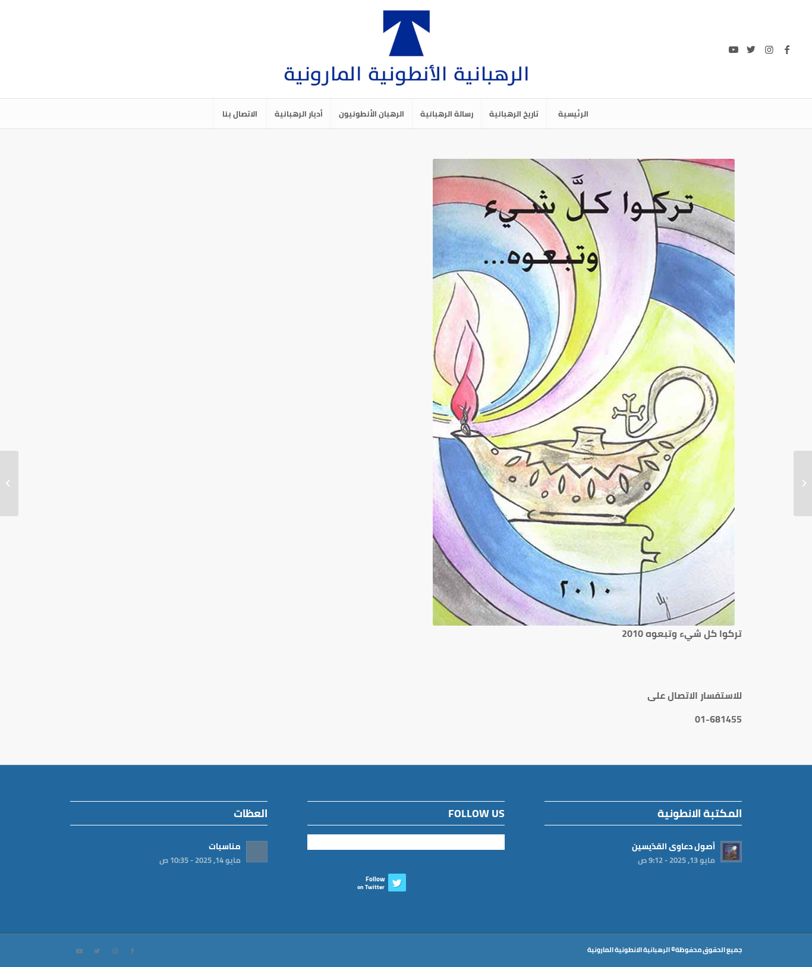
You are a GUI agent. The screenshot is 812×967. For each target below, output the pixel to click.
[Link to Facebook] (787, 49)
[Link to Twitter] (751, 49)
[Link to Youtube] (733, 49)
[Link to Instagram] (769, 49)
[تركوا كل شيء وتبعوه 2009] (803, 483)
